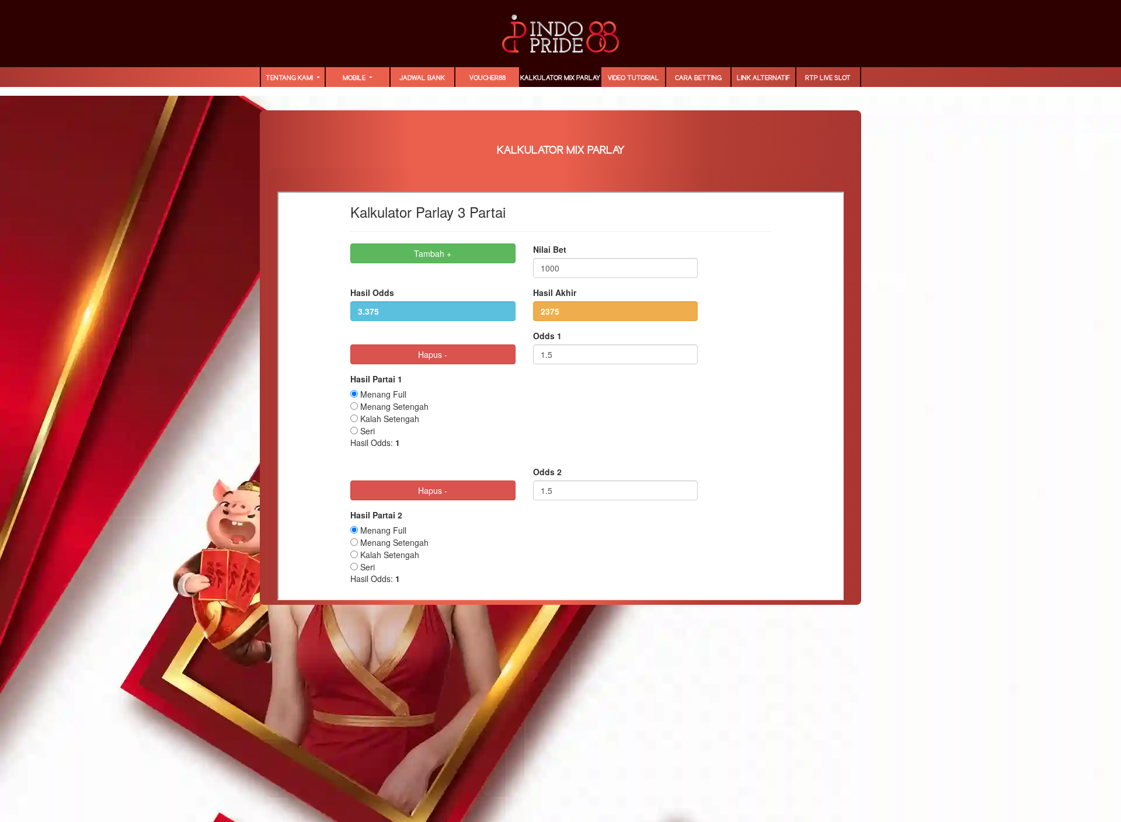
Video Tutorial (633, 78)
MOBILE (355, 78)
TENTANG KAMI (290, 78)
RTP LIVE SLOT (828, 78)
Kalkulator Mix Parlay (560, 78)
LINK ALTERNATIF (763, 78)
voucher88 (487, 78)
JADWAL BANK (422, 78)
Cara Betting (698, 78)
